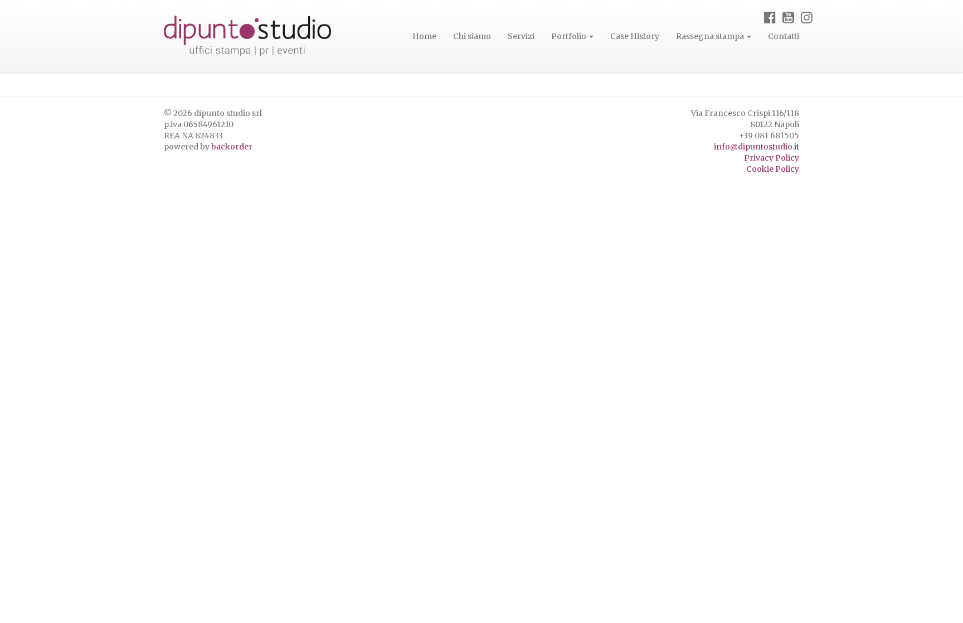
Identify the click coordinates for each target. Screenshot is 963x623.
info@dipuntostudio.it (756, 147)
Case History (634, 36)
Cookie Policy (772, 169)
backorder (231, 147)
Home (424, 36)
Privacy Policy (771, 158)
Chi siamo (472, 36)
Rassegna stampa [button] (711, 36)
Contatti (783, 36)
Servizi (521, 36)
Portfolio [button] (569, 36)
